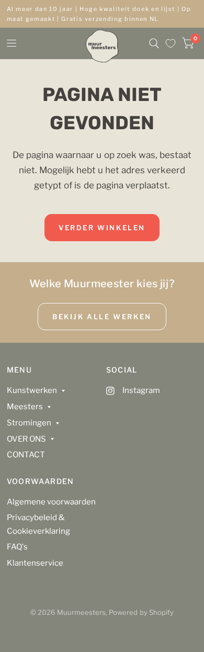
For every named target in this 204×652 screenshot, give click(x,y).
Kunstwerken (32, 390)
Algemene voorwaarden (51, 502)
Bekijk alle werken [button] (102, 316)
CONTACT (26, 454)
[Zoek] (154, 43)
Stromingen (29, 423)
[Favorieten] (170, 43)
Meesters (25, 406)
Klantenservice (35, 563)
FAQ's (17, 547)
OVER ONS (26, 439)
